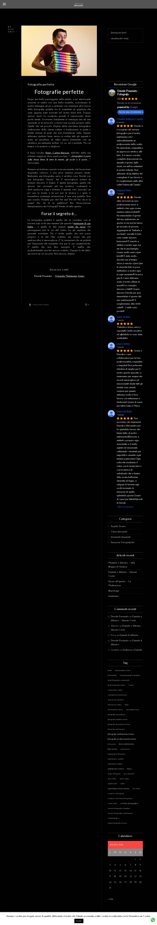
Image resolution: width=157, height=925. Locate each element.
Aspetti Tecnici (118, 526)
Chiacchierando (41, 305)
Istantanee (113, 596)
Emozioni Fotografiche (122, 542)
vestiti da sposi (77, 226)
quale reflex (124, 779)
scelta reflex (112, 803)
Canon (131, 685)
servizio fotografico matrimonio (120, 813)
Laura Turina (123, 343)
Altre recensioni (125, 506)
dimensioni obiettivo (116, 700)
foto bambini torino (115, 710)
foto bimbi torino (132, 710)
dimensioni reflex (115, 705)
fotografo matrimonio (116, 729)
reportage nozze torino (118, 788)
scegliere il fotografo (116, 794)
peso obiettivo (129, 774)
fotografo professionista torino (122, 739)
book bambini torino (123, 670)
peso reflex (112, 779)
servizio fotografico (129, 803)
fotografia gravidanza (116, 715)
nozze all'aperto (114, 774)
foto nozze (112, 749)
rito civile (136, 789)
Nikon (129, 769)
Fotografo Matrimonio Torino (69, 276)
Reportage (113, 590)
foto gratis (112, 744)
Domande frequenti (121, 537)
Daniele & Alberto (129, 635)
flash (127, 705)
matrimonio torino (116, 769)
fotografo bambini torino (118, 719)
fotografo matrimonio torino (121, 734)
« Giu (110, 899)
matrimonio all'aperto (116, 754)
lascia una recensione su (131, 111)
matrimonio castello (116, 759)
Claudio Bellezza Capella (130, 119)
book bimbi (112, 675)
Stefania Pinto (124, 190)
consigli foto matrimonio (117, 695)
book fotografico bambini (130, 675)
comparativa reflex (115, 690)
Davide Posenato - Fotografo (128, 92)
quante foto (112, 784)
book (110, 670)
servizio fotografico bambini (119, 808)
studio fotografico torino (117, 823)
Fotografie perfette (41, 84)
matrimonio (125, 749)
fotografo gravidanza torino (119, 724)
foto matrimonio (126, 744)
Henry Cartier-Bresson (57, 152)
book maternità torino (116, 685)
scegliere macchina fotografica (120, 798)
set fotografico (113, 818)
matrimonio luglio (115, 764)
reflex (122, 784)
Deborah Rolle (124, 411)
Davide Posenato (120, 616)
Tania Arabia (123, 316)
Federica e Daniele (132, 649)
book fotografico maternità (118, 680)
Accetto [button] (79, 921)
